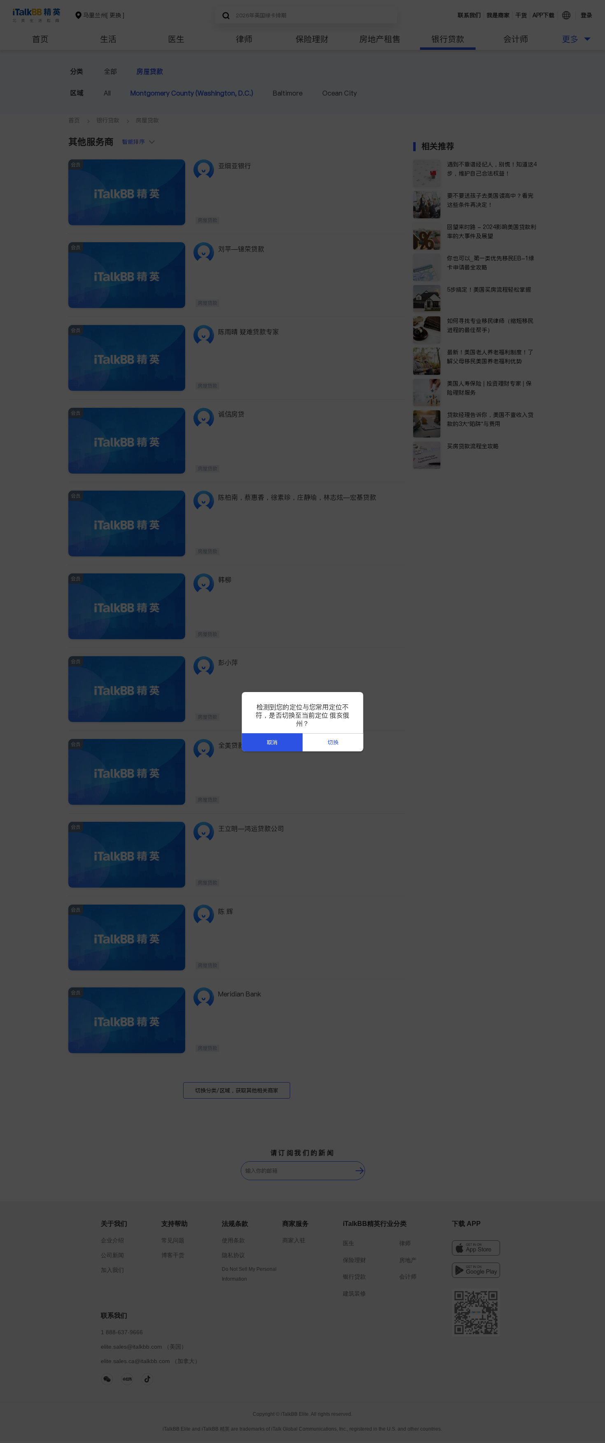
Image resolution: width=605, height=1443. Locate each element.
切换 (333, 742)
